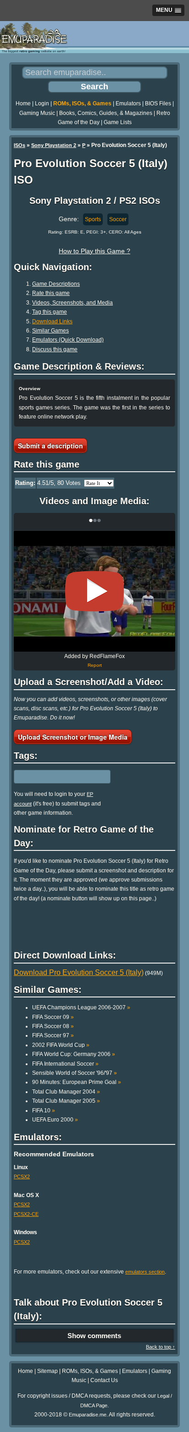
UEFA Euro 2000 (55, 1119)
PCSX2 (22, 1176)
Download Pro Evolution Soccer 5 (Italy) (79, 972)
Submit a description (50, 445)
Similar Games (50, 330)
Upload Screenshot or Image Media (73, 736)
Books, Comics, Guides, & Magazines (105, 113)
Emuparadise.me (87, 1414)
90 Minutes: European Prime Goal (76, 1082)
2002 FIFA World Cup (60, 1045)
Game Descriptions (56, 284)
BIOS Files (158, 103)
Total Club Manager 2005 (66, 1101)
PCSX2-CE (26, 1214)
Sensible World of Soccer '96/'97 (74, 1073)
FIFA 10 (43, 1110)
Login (42, 103)
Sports (93, 219)
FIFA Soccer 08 (53, 1026)
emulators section (145, 1271)
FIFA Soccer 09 (53, 1017)
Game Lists (118, 122)
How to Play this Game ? (94, 251)
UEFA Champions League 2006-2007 (81, 1007)
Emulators (128, 103)
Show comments (94, 1335)
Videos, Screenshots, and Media (72, 302)
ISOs (19, 145)
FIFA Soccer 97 (53, 1035)
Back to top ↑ (160, 1347)
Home (23, 103)
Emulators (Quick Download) (68, 340)
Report (95, 665)
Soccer (118, 219)
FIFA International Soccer (65, 1064)
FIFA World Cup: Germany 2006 (73, 1054)
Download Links (52, 321)
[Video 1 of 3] (94, 591)
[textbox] (54, 776)
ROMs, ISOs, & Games (82, 103)
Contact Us (104, 1380)
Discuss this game (55, 349)
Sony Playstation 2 (53, 145)
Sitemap (47, 1371)
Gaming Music (37, 113)
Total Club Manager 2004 (66, 1092)
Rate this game (51, 293)
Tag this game (49, 312)
